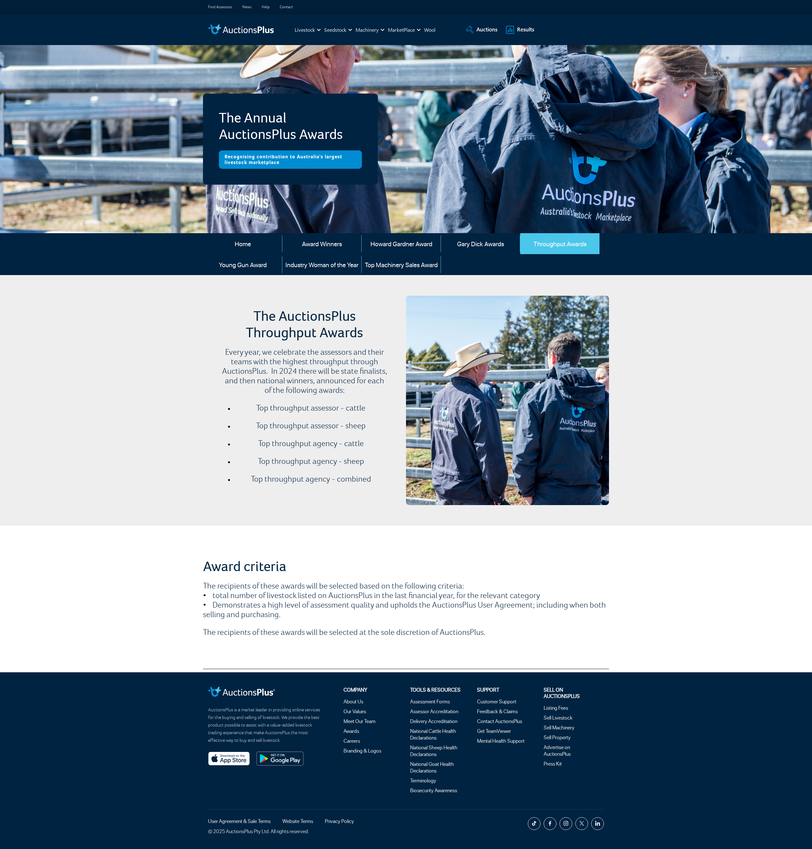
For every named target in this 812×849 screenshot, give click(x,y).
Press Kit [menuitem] (553, 763)
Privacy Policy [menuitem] (339, 821)
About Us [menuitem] (353, 701)
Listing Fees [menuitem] (556, 707)
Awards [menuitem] (351, 730)
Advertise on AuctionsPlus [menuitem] (557, 750)
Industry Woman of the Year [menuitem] (321, 264)
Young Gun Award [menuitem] (243, 264)
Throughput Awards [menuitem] (560, 244)
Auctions (486, 29)
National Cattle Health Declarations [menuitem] (433, 734)
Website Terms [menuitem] (297, 821)
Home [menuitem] (243, 244)
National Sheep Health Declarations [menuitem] (433, 750)
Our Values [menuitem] (355, 711)
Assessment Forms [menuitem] (430, 701)
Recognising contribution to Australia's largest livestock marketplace (283, 159)
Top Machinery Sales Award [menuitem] (401, 264)
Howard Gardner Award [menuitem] (401, 244)
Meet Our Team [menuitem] (360, 721)
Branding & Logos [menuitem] (362, 750)
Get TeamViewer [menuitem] (494, 730)
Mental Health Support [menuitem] (501, 740)
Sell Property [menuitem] (557, 737)
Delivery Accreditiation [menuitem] (433, 721)
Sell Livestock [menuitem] (558, 717)
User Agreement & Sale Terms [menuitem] (239, 821)
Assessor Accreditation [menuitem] (434, 711)
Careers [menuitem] (352, 740)
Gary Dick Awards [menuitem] (480, 244)
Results (525, 29)
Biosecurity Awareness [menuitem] (433, 790)
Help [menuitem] (266, 6)
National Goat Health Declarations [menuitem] (432, 767)
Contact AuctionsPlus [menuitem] (499, 721)
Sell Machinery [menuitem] (559, 727)
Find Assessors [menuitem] (220, 6)
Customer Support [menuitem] (496, 701)
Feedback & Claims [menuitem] (497, 711)
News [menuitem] (247, 6)
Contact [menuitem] (286, 6)
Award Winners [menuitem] (322, 244)
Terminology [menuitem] (423, 780)
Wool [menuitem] (429, 29)
